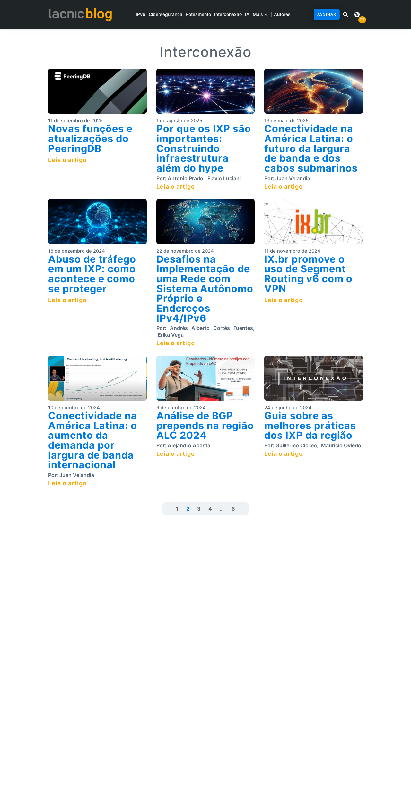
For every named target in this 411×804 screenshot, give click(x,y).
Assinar (326, 14)
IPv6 (140, 14)
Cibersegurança (165, 14)
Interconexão (228, 14)
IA (247, 14)
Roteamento (198, 14)
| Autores (281, 14)
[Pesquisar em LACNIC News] (345, 14)
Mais (258, 14)
